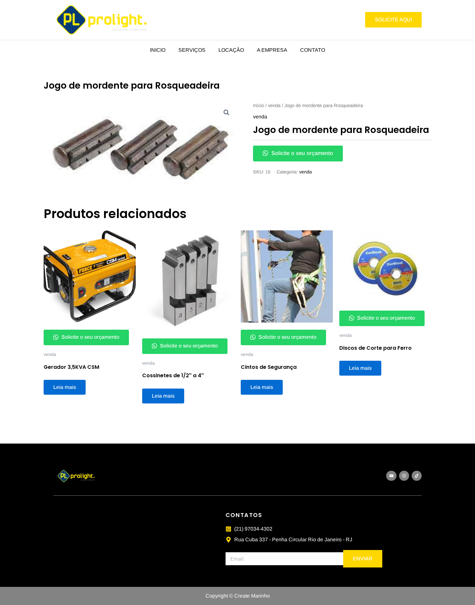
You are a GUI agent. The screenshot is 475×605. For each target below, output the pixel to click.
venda (274, 105)
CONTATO (312, 50)
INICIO (157, 50)
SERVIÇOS (192, 50)
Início (258, 105)
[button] (226, 112)
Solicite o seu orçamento (301, 153)
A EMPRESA (272, 50)
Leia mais (64, 387)
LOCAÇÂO (231, 50)
